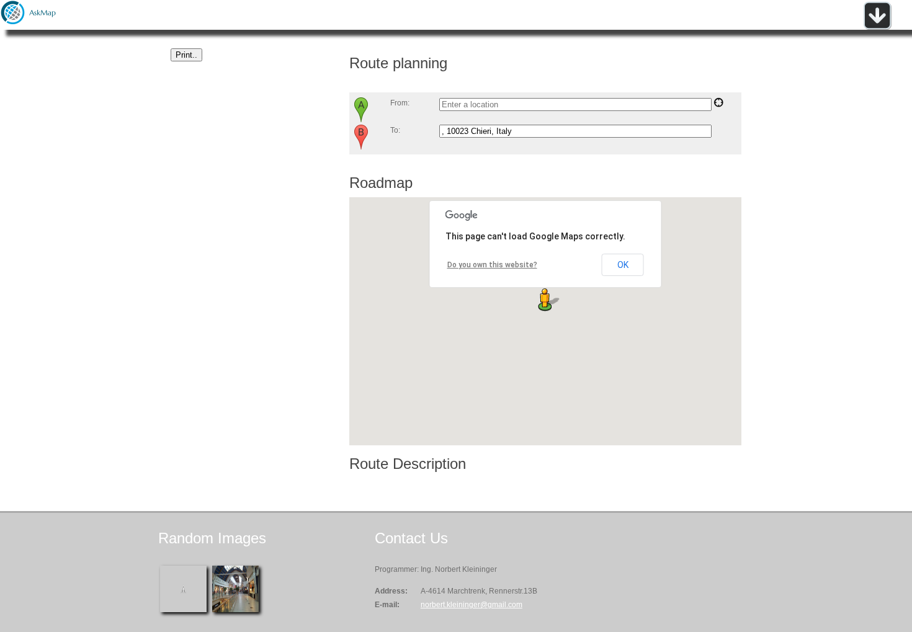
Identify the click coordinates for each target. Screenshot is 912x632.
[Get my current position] (718, 104)
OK (622, 265)
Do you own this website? (492, 264)
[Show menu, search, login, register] (877, 27)
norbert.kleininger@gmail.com (471, 604)
